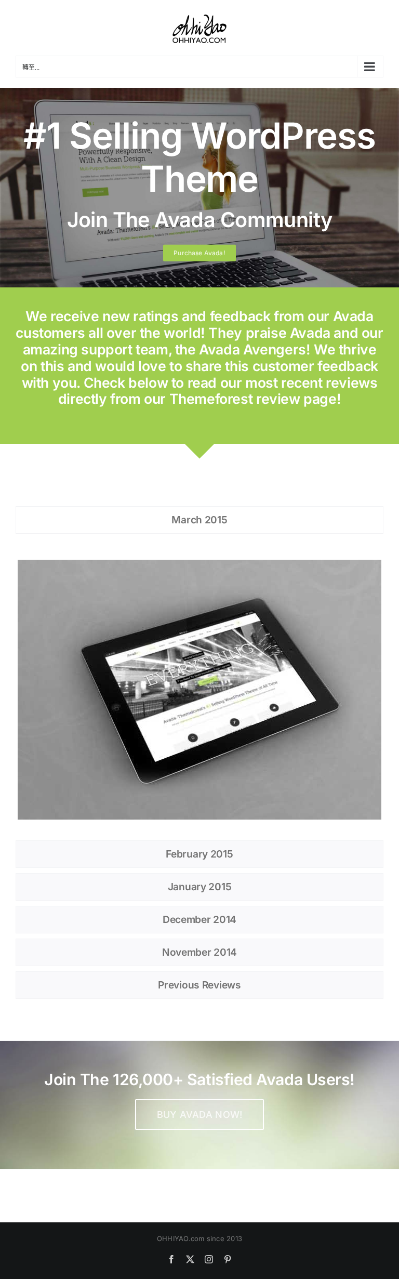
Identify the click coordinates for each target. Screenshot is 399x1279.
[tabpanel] (199, 689)
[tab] (199, 520)
